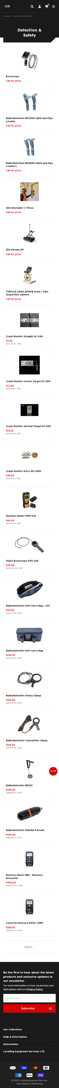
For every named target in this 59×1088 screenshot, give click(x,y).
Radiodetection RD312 (19, 785)
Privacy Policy (34, 989)
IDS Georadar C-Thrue (19, 207)
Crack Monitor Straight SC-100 (24, 336)
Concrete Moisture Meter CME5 (24, 922)
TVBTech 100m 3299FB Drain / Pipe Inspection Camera (27, 293)
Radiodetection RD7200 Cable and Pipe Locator (29, 120)
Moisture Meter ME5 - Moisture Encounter (24, 876)
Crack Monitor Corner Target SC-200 (28, 381)
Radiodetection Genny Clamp (23, 695)
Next (29, 947)
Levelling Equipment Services (33, 1080)
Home (6, 16)
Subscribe (28, 1008)
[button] (53, 772)
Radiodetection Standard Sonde (25, 830)
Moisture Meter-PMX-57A (21, 515)
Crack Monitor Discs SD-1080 (23, 471)
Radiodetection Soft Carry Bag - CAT (28, 605)
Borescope (12, 76)
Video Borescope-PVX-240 (22, 560)
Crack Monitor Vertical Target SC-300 (28, 426)
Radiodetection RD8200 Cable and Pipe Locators (29, 165)
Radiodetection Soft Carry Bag (24, 650)
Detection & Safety (22, 16)
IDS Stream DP (15, 249)
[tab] (29, 1029)
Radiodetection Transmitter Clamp (27, 740)
